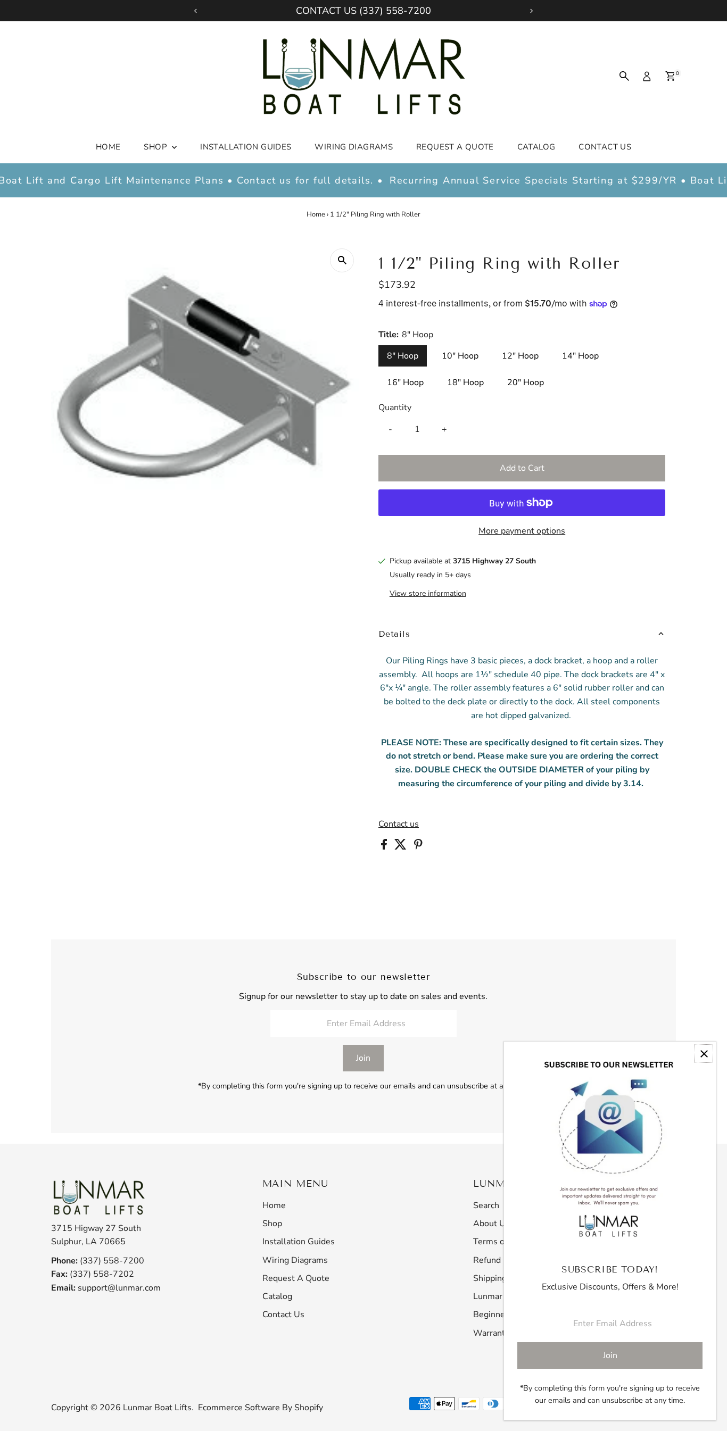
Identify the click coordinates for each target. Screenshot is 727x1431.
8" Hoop (402, 356)
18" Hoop (465, 382)
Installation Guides (245, 147)
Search (486, 1205)
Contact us (398, 824)
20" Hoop (525, 382)
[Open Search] (624, 76)
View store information (428, 593)
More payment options (521, 531)
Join (363, 1058)
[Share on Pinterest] (418, 847)
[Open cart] (670, 76)
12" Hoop (520, 356)
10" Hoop (460, 356)
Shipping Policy (502, 1278)
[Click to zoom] (342, 260)
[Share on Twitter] (401, 847)
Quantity (394, 407)
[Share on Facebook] (385, 847)
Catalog (536, 147)
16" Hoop (405, 382)
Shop (156, 147)
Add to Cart (522, 468)
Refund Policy (499, 1260)
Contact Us (605, 147)
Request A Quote (455, 147)
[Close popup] (704, 1053)
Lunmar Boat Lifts (157, 1407)
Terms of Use (499, 1241)
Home (108, 147)
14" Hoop (580, 356)
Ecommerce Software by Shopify (260, 1407)
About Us (491, 1223)
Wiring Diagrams (354, 147)
